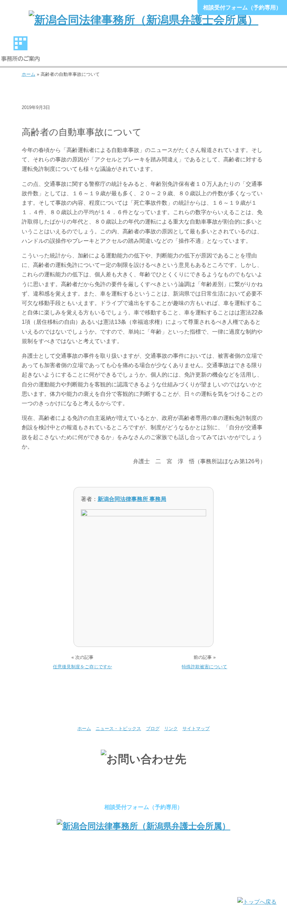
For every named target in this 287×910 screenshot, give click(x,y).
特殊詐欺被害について (204, 666)
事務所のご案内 (20, 52)
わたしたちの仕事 (102, 52)
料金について (184, 52)
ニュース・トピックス (118, 728)
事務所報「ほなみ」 (225, 52)
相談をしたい (143, 52)
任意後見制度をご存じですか (82, 666)
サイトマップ (196, 728)
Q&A (266, 52)
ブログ (33, 118)
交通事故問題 (64, 118)
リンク (171, 728)
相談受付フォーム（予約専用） (242, 7)
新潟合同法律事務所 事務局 (132, 499)
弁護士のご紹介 (61, 52)
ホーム (28, 74)
